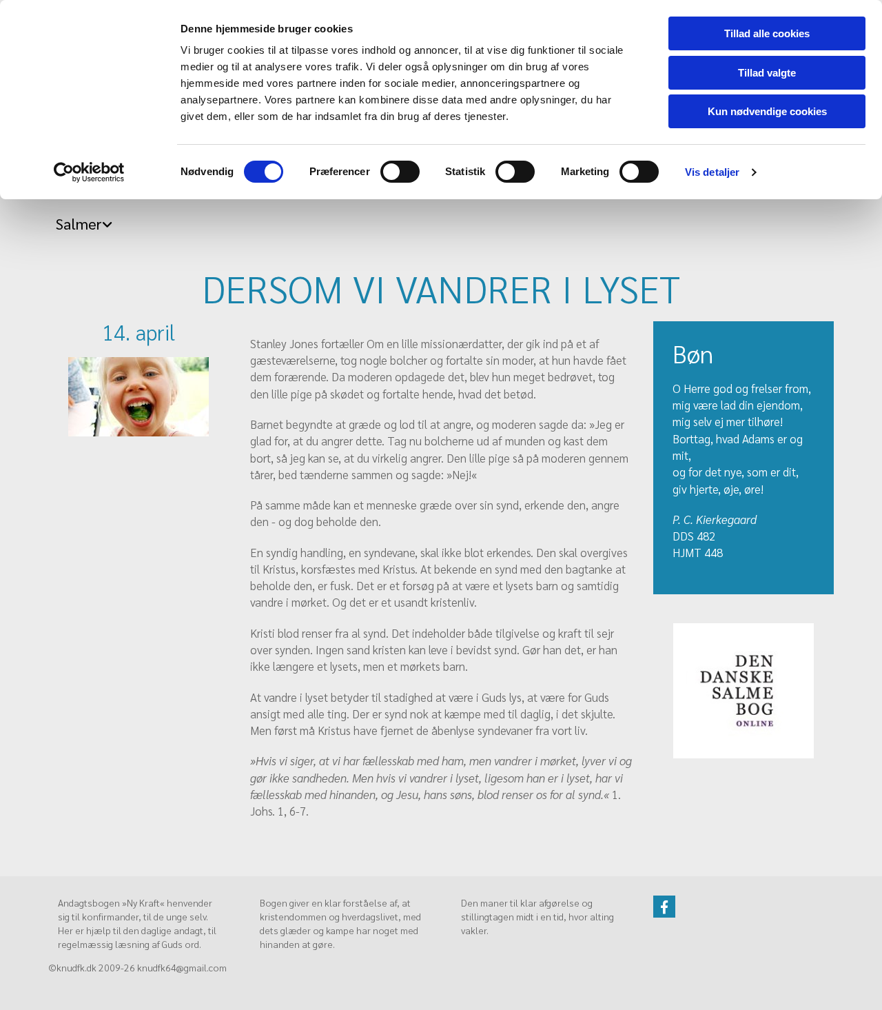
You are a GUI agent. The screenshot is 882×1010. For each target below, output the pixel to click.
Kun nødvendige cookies (767, 111)
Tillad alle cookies (767, 33)
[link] (80, 219)
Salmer (79, 223)
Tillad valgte (767, 73)
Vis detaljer (712, 172)
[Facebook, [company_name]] (664, 906)
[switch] (400, 172)
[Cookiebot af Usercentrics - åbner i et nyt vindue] (89, 172)
